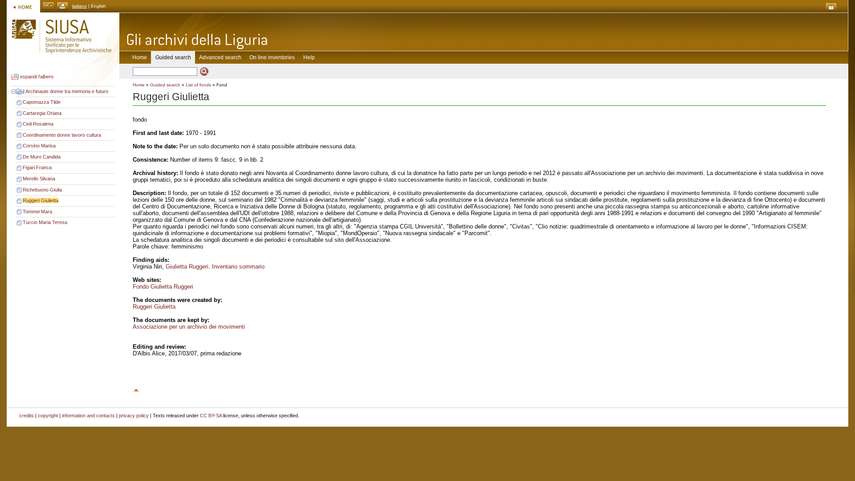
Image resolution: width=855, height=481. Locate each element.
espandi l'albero (36, 77)
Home (139, 57)
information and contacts (88, 415)
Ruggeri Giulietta (40, 200)
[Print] (63, 6)
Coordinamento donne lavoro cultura (62, 135)
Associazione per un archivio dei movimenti (189, 326)
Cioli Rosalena (38, 123)
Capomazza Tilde (42, 102)
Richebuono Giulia (42, 189)
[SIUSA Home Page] (23, 6)
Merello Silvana (39, 178)
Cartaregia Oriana (42, 113)
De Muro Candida (42, 156)
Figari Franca (37, 167)
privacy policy (134, 415)
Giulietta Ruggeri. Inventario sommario (215, 266)
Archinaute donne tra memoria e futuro (66, 91)
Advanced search (220, 57)
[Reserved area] (831, 6)
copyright (48, 415)
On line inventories (272, 57)
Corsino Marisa (39, 145)
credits (26, 415)
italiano (79, 6)
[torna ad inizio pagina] (136, 388)
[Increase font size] (48, 6)
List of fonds (198, 84)
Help (309, 57)
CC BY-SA (211, 415)
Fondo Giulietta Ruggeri (163, 286)
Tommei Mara (37, 211)
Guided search (165, 84)
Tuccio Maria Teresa (45, 222)
